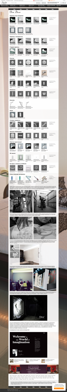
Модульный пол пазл (22, 6)
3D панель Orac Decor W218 (29, 161)
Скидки (52, 0)
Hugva (36, 376)
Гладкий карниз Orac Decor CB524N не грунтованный (44, 55)
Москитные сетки (31, 6)
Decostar (46, 375)
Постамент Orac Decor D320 (37, 139)
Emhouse (11, 376)
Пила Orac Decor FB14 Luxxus (37, 182)
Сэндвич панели (14, 6)
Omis (52, 376)
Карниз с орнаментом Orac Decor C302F (44, 44)
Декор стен (12, 5)
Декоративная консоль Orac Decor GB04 (13, 108)
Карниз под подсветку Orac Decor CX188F (13, 23)
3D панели (12, 153)
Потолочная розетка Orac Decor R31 (13, 66)
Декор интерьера (51, 5)
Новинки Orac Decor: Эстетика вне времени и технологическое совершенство (19, 360)
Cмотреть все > (51, 19)
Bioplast (27, 375)
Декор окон (31, 5)
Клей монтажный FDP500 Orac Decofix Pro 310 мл (13, 182)
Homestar (33, 376)
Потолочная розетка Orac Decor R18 (44, 66)
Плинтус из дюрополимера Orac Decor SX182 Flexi (13, 150)
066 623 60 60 (44, 3)
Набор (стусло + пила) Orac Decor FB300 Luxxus (44, 182)
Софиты (41, 6)
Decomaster (42, 375)
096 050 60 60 (44, 2)
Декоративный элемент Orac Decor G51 (13, 171)
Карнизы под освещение (16, 15)
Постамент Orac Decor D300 (44, 139)
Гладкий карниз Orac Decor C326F (13, 55)
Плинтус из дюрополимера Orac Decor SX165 (37, 150)
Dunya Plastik (53, 375)
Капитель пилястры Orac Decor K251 (21, 97)
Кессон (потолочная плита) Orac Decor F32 (21, 34)
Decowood (49, 375)
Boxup (29, 375)
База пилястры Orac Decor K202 (29, 97)
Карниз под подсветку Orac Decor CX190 (29, 23)
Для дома (59, 5)
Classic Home (33, 375)
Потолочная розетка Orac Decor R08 (37, 66)
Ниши (11, 110)
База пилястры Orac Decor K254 (37, 97)
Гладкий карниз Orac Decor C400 (29, 55)
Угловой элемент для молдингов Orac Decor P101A (44, 128)
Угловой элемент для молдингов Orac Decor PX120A (29, 128)
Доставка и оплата (9, 0)
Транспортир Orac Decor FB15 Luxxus (29, 182)
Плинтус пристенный (15, 142)
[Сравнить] (63, 3)
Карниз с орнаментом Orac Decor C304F (37, 44)
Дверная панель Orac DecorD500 (13, 139)
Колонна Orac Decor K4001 (44, 87)
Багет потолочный (33, 367)
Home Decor (30, 376)
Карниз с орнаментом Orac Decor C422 (21, 44)
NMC (41, 376)
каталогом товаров (38, 382)
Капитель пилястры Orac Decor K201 (44, 97)
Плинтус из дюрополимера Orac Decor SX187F (44, 150)
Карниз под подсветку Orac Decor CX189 (44, 23)
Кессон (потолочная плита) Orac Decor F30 (29, 34)
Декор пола (22, 5)
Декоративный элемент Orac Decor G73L (45, 171)
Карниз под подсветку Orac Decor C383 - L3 (21, 23)
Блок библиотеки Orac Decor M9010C (21, 139)
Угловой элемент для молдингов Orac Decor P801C (21, 128)
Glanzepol (18, 376)
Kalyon (39, 376)
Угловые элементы (15, 120)
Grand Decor (22, 376)
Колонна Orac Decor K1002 (21, 87)
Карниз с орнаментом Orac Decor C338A (29, 44)
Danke (39, 375)
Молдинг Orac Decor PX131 (13, 76)
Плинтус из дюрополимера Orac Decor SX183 (29, 150)
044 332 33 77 (38, 2)
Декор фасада (41, 5)
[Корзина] (65, 3)
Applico (24, 375)
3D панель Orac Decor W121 (21, 161)
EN (64, 0)
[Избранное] (61, 3)
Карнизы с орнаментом (16, 36)
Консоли (12, 100)
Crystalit (36, 375)
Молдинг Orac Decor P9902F (29, 76)
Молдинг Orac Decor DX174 (21, 76)
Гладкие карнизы (14, 47)
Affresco (21, 375)
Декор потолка (4, 5)
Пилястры (12, 89)
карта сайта (16, 389)
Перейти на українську (59, 388)
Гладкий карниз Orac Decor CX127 (37, 55)
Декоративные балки (6, 6)
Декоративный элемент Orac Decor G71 (37, 171)
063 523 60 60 (38, 3)
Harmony (26, 376)
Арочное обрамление (16, 131)
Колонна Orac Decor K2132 (37, 87)
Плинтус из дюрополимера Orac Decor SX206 (21, 150)
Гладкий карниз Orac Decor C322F (21, 55)
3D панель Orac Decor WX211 (44, 161)
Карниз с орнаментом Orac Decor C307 (13, 44)
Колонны (12, 79)
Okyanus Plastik (44, 376)
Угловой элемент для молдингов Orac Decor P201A (13, 128)
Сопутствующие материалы (17, 174)
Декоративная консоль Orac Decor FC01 (21, 108)
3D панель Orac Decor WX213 (13, 161)
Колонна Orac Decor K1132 (13, 87)
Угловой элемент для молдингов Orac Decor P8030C (37, 128)
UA (63, 0)
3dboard (18, 375)
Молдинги (12, 68)
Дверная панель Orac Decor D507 (29, 139)
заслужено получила (30, 266)
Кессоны (12, 26)
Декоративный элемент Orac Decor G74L (21, 171)
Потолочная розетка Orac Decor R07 (21, 66)
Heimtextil (27, 240)
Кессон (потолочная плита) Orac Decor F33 (13, 34)
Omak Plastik (49, 376)
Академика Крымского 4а (17, 384)
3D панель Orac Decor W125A (37, 161)
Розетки (12, 58)
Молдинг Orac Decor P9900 (37, 76)
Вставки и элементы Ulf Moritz (18, 163)
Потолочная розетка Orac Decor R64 (29, 66)
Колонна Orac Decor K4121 (29, 87)
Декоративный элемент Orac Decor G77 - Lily (29, 171)
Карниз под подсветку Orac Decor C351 (37, 23)
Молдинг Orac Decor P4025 (44, 76)
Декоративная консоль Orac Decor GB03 (29, 108)
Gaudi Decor (15, 376)
